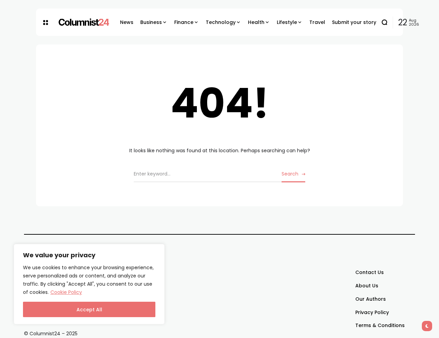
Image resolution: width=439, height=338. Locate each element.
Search (290, 173)
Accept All (89, 309)
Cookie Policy (66, 292)
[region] (89, 284)
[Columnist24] (84, 22)
